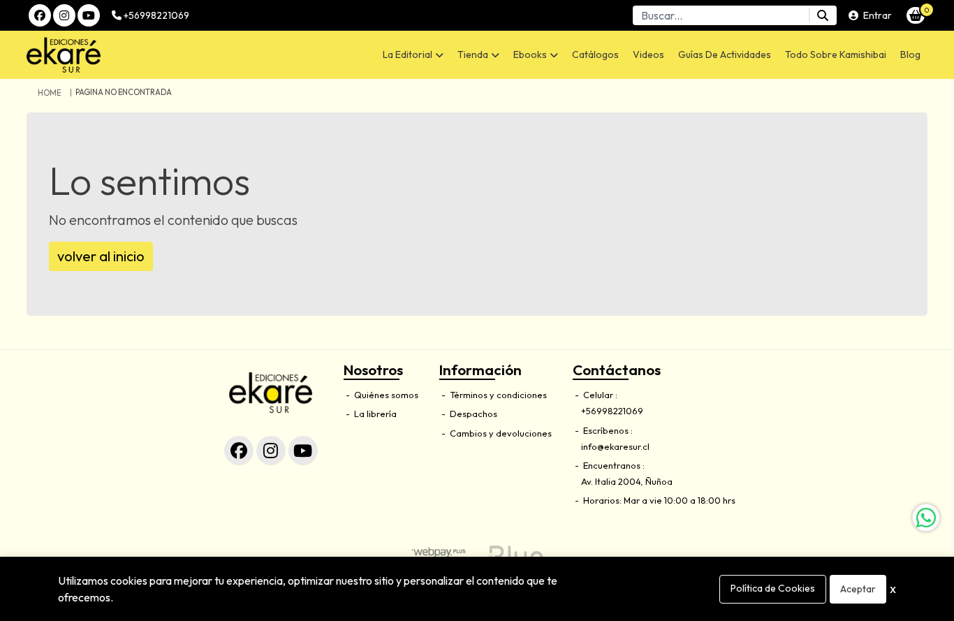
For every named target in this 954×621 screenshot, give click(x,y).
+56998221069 (155, 15)
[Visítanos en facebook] (239, 450)
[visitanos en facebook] (40, 15)
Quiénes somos (385, 394)
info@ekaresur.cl (615, 446)
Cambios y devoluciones (500, 433)
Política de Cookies (773, 588)
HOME (49, 93)
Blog (910, 54)
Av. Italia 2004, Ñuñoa (627, 481)
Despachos (472, 413)
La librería (374, 413)
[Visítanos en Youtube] (303, 450)
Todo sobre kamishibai (835, 54)
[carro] (916, 15)
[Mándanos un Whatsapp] (926, 518)
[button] (413, 55)
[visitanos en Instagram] (64, 15)
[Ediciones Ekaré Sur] (132, 55)
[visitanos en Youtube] (89, 15)
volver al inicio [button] (101, 256)
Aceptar (858, 589)
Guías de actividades (724, 54)
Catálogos (595, 54)
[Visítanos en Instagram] (271, 450)
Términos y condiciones (497, 394)
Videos (648, 54)
